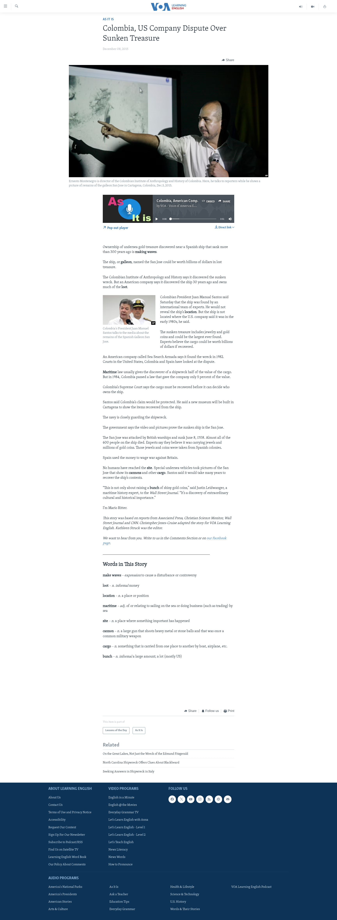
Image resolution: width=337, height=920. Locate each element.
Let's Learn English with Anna (128, 819)
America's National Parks (65, 887)
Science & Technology (184, 894)
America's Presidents (62, 894)
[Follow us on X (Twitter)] (181, 799)
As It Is (108, 19)
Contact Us (55, 805)
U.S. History (178, 901)
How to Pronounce (120, 864)
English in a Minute (121, 797)
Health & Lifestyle (182, 887)
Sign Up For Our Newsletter (66, 834)
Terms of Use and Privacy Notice (69, 812)
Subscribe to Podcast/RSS (65, 842)
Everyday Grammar (122, 909)
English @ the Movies (122, 805)
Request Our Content (62, 827)
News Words (116, 857)
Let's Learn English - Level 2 (126, 834)
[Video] (313, 7)
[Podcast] (218, 799)
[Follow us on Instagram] (200, 799)
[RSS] (209, 799)
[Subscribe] (227, 799)
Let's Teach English (121, 842)
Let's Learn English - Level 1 (126, 827)
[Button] (228, 60)
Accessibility (57, 819)
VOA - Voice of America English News (185, 206)
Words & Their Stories (185, 909)
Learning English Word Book (67, 857)
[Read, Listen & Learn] (325, 7)
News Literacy (118, 849)
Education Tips (119, 901)
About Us (54, 797)
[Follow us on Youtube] (190, 799)
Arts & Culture (58, 909)
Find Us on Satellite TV (63, 849)
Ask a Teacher (118, 894)
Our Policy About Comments (67, 864)
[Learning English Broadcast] (301, 7)
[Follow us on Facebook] (172, 799)
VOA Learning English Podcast (251, 887)
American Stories (60, 901)
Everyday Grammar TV (123, 812)
